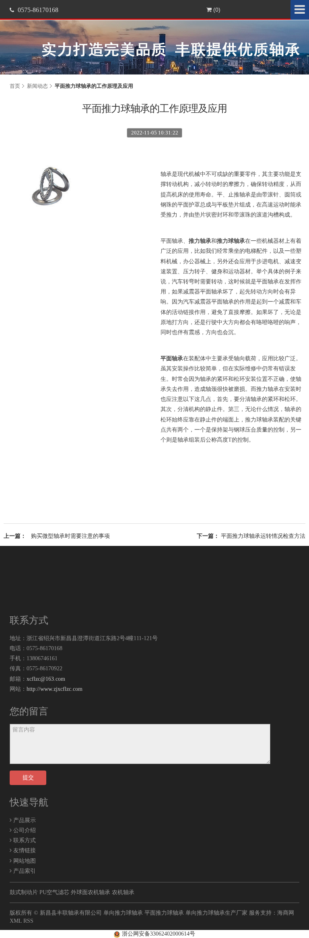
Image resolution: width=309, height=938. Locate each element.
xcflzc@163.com (46, 679)
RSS (28, 921)
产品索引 (24, 871)
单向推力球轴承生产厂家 (216, 913)
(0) (216, 9)
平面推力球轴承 (164, 913)
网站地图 (24, 861)
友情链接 (24, 850)
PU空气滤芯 (54, 892)
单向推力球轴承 (123, 913)
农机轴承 (123, 892)
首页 (15, 86)
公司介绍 (24, 830)
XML (16, 921)
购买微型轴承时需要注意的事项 (70, 536)
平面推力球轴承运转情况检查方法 (263, 536)
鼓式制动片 (24, 892)
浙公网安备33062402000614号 (157, 934)
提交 (28, 778)
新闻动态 (37, 86)
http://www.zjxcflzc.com (54, 689)
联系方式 (24, 840)
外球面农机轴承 (90, 892)
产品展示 (24, 820)
